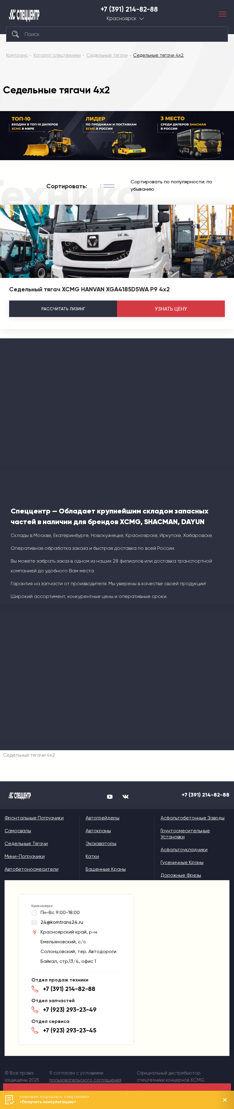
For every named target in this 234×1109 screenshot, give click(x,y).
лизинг (63, 308)
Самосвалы (18, 831)
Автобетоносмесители (31, 869)
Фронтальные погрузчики (34, 818)
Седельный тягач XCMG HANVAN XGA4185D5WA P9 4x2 (89, 289)
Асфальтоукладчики (184, 849)
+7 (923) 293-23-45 (69, 1030)
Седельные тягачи (26, 843)
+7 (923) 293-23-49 (70, 1009)
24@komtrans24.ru (62, 922)
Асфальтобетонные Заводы (193, 818)
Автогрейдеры (102, 818)
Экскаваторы (101, 843)
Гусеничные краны (182, 862)
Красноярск (121, 18)
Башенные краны (106, 869)
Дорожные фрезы (181, 875)
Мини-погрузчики (25, 856)
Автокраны (98, 831)
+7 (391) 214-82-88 (129, 9)
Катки (92, 856)
